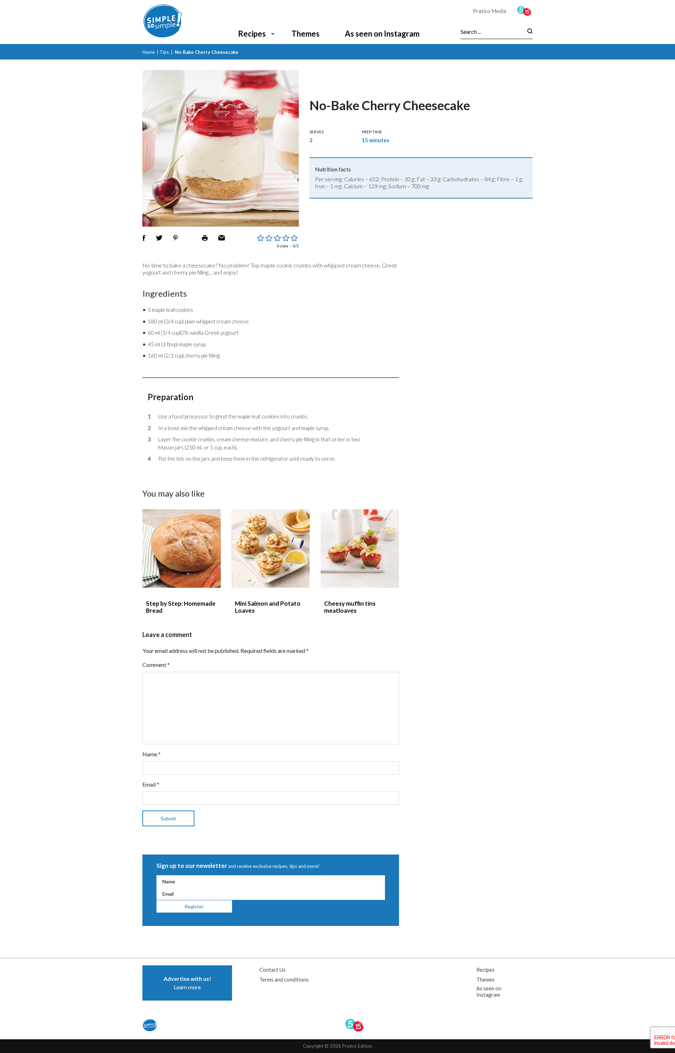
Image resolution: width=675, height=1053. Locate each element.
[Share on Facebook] (143, 238)
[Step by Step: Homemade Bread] (181, 548)
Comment (156, 664)
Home (148, 52)
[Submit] (528, 32)
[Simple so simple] (173, 22)
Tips (164, 52)
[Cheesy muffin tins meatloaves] (360, 548)
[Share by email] (221, 238)
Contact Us (272, 969)
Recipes (252, 33)
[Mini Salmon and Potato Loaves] (270, 548)
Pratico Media (489, 11)
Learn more (187, 982)
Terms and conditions (284, 979)
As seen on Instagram (382, 33)
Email (150, 784)
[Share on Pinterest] (175, 238)
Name (151, 754)
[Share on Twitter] (159, 238)
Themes (305, 33)
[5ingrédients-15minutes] (525, 11)
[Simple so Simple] (150, 1025)
